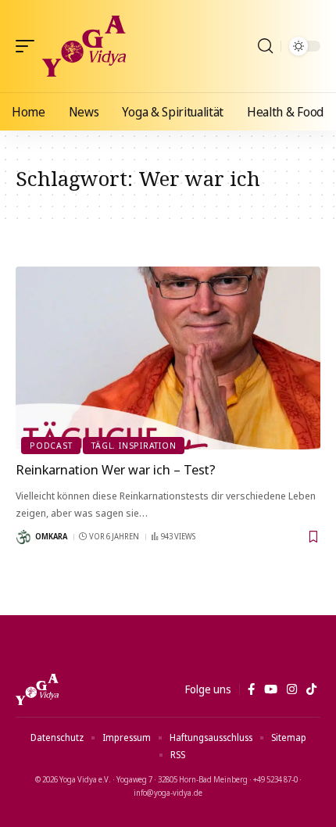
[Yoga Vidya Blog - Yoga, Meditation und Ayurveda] (84, 46)
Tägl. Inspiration (133, 445)
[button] (29, 46)
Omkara (51, 536)
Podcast (51, 445)
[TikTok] (311, 689)
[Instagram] (292, 689)
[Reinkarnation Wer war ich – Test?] (168, 358)
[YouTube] (270, 689)
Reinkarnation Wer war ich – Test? (116, 469)
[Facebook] (251, 689)
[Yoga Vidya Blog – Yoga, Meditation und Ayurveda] (37, 689)
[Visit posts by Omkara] (23, 537)
